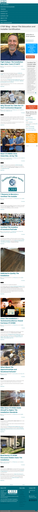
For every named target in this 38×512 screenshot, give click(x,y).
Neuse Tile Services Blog (30, 128)
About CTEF (21, 231)
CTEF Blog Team (15, 66)
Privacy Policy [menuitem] (22, 504)
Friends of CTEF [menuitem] (22, 499)
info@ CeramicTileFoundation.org (33, 493)
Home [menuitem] (21, 490)
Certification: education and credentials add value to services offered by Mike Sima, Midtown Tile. (12, 428)
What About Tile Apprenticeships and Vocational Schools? (8, 369)
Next (23, 484)
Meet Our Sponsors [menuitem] (6, 22)
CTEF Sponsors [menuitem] (22, 498)
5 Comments (23, 234)
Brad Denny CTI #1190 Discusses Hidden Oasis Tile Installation (11, 458)
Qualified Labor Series (9, 110)
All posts (11, 484)
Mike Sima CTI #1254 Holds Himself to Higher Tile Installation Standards (10, 410)
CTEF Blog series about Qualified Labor (13, 79)
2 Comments (23, 376)
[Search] (37, 146)
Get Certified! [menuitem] (4, 4)
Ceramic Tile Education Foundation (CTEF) (17, 286)
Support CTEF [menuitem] (4, 16)
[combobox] (31, 146)
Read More (2, 86)
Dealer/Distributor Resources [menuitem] (22, 502)
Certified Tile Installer (15, 477)
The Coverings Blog (29, 117)
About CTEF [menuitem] (3, 18)
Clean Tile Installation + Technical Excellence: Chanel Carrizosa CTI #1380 (11, 321)
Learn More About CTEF (4, 503)
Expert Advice (33, 129)
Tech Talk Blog (31, 126)
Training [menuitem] (3, 9)
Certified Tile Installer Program (4, 232)
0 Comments (23, 69)
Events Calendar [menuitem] (22, 496)
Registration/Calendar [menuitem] (7, 6)
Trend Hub (30, 122)
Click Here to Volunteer (31, 107)
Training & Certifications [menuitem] (21, 494)
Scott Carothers (15, 373)
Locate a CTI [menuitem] (4, 11)
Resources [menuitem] (3, 20)
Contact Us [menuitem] (3, 13)
